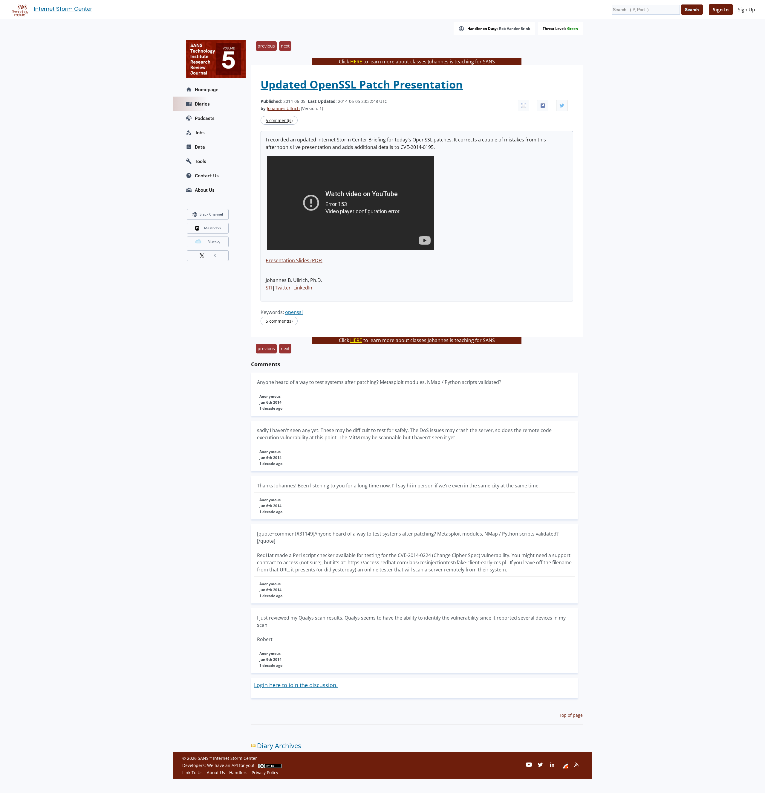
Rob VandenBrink (514, 28)
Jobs (200, 132)
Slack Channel (211, 214)
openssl (294, 312)
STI (269, 287)
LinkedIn (302, 287)
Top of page (571, 715)
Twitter (283, 287)
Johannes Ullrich (283, 108)
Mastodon (212, 228)
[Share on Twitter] (561, 105)
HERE (356, 61)
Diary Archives (279, 745)
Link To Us (192, 772)
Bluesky (213, 241)
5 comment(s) (279, 120)
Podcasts (205, 118)
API (235, 765)
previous (266, 46)
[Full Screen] (523, 105)
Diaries (202, 103)
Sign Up (746, 9)
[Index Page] (19, 9)
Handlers (238, 772)
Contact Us (207, 175)
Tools (200, 161)
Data (200, 147)
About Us (205, 190)
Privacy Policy (265, 772)
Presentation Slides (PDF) (294, 260)
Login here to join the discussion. (296, 685)
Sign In (721, 9)
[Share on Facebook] (542, 105)
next (285, 46)
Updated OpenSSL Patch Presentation (362, 84)
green (572, 28)
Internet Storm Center (63, 9)
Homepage (206, 89)
